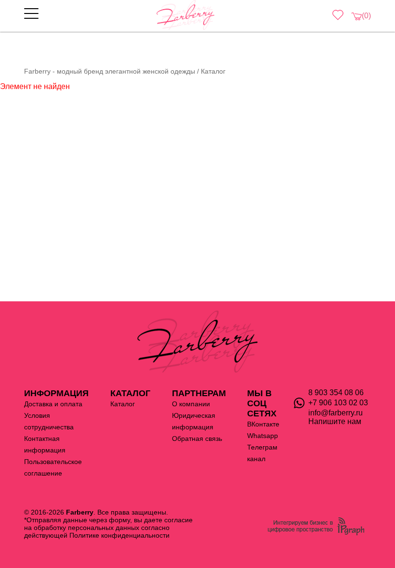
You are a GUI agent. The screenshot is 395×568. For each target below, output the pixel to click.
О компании (191, 404)
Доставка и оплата (53, 404)
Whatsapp (262, 435)
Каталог (122, 404)
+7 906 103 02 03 (338, 403)
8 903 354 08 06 (336, 392)
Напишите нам (334, 421)
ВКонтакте (263, 424)
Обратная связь (197, 438)
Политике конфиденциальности (119, 535)
